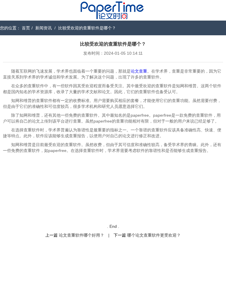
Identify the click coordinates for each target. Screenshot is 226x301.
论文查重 (139, 71)
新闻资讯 (43, 28)
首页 (26, 28)
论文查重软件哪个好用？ (81, 235)
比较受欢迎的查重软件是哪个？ (87, 28)
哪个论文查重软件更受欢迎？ (154, 235)
